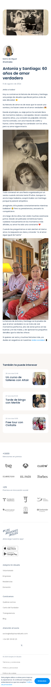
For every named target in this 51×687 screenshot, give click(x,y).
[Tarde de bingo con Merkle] (39, 401)
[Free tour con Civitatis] (39, 423)
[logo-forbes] (42, 476)
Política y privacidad (10, 668)
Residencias (7, 581)
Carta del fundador (11, 607)
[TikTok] (14, 645)
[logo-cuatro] (42, 465)
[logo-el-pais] (25, 476)
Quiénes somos (9, 602)
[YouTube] (44, 645)
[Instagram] (6, 645)
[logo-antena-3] (25, 465)
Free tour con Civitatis (14, 423)
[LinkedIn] (37, 645)
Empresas (7, 576)
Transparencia (9, 613)
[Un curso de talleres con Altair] (39, 378)
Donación (7, 587)
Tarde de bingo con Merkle (16, 401)
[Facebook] (29, 645)
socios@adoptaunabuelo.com (15, 633)
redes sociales (38, 340)
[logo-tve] (8, 465)
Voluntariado (8, 570)
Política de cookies (9, 673)
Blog (4, 619)
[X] (22, 645)
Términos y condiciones (11, 662)
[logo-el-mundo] (8, 476)
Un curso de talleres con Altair (17, 378)
